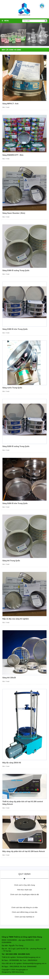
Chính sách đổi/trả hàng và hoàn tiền (24, 912)
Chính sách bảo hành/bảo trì (24, 917)
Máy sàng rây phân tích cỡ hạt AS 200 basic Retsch (23, 851)
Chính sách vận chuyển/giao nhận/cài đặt (24, 894)
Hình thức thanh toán (24, 890)
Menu (6, 21)
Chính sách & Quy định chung (24, 885)
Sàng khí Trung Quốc (11, 561)
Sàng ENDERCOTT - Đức (12, 155)
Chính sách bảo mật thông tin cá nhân (24, 907)
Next (46, 35)
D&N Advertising (18, 972)
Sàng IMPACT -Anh (10, 104)
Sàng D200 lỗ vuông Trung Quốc (15, 446)
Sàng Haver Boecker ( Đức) (13, 213)
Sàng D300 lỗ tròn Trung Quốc (15, 329)
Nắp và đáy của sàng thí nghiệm (15, 619)
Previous (3, 35)
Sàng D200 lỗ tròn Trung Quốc (15, 503)
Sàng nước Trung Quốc (12, 388)
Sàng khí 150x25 (9, 678)
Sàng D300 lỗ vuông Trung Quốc (15, 270)
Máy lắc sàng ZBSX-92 (11, 763)
